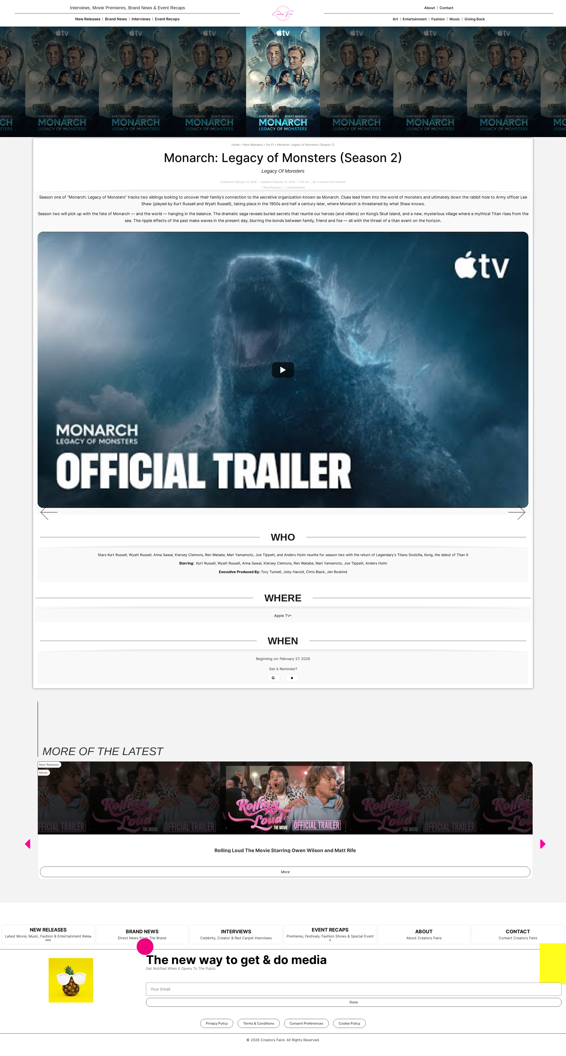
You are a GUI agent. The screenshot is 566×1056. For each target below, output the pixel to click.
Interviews (141, 19)
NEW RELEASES (48, 930)
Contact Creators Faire (518, 938)
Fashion (438, 19)
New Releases (87, 19)
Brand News (116, 19)
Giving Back (475, 19)
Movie (43, 772)
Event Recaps (167, 19)
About (429, 8)
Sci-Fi (270, 144)
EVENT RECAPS (330, 930)
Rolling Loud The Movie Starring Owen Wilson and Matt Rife (285, 850)
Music (454, 19)
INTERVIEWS (236, 931)
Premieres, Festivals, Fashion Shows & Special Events (330, 938)
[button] (49, 512)
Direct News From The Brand (142, 938)
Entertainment (415, 19)
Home (235, 144)
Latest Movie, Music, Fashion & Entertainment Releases (48, 938)
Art (395, 19)
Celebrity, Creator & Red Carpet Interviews (236, 938)
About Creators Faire (424, 938)
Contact (446, 8)
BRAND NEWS (142, 931)
